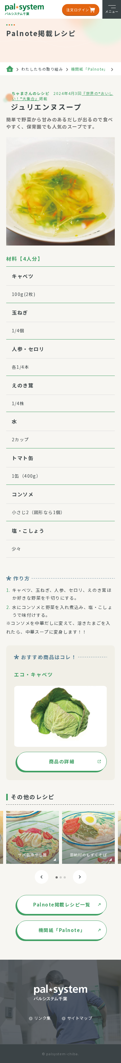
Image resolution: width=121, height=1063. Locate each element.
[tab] (57, 877)
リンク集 (42, 1018)
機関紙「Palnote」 (89, 69)
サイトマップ (79, 1018)
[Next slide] (80, 877)
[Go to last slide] (41, 877)
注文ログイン (77, 9)
